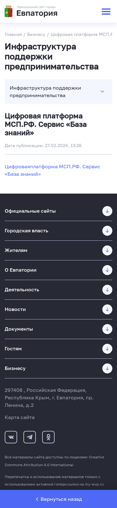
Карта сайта (20, 417)
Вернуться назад (61, 499)
